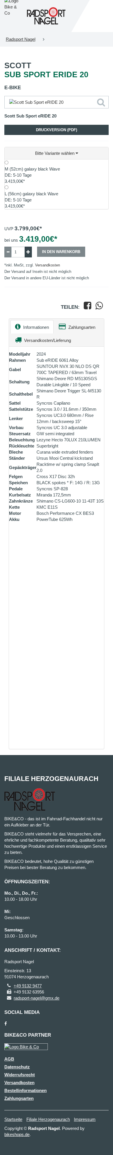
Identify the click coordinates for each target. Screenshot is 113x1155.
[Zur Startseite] (46, 16)
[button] (56, 153)
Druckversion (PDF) (56, 130)
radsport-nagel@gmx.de (36, 998)
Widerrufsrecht (19, 1074)
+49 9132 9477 (28, 985)
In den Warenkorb (61, 252)
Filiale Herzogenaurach (48, 1119)
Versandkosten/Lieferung (47, 340)
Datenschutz (17, 1066)
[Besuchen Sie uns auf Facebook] (5, 1023)
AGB (9, 1058)
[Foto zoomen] (56, 102)
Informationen (35, 327)
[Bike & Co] (26, 1046)
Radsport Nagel (20, 39)
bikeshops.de (17, 1134)
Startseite (13, 1119)
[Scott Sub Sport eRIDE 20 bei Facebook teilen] (87, 307)
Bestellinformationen (25, 1090)
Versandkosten (47, 265)
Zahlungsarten (81, 327)
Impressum (85, 1119)
